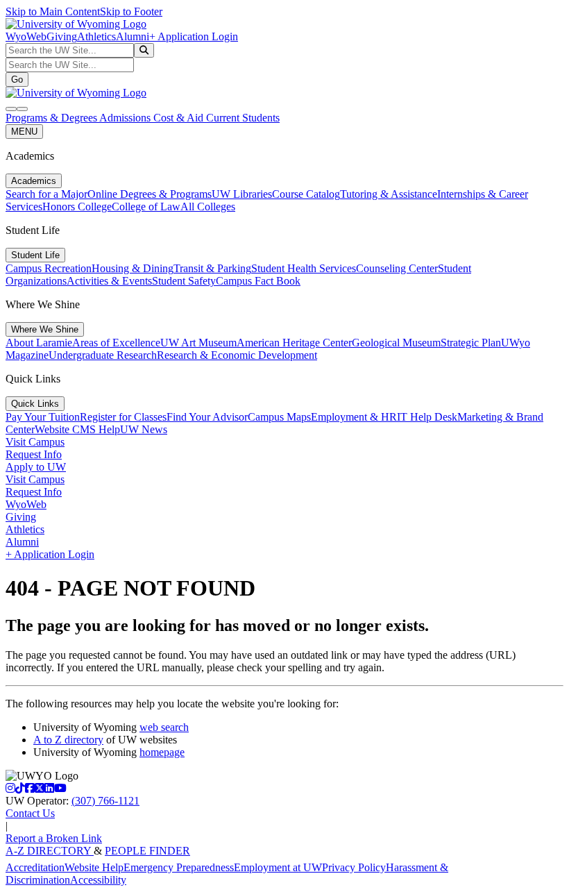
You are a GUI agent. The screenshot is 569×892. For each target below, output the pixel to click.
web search (164, 727)
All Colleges (207, 206)
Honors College (77, 206)
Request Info (34, 454)
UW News (143, 429)
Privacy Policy (354, 867)
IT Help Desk (427, 417)
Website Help (94, 867)
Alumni (132, 36)
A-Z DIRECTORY (50, 851)
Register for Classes (123, 417)
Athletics (96, 36)
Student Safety (184, 281)
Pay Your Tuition (43, 417)
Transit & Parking (212, 268)
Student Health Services (303, 268)
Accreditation (35, 867)
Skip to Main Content (53, 11)
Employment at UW (278, 867)
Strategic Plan (471, 342)
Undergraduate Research (103, 355)
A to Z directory (68, 740)
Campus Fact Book (258, 281)
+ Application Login (193, 36)
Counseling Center (397, 268)
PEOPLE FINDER (147, 851)
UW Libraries (242, 194)
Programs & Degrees (52, 118)
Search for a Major (46, 194)
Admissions (126, 118)
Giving (61, 36)
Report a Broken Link (54, 838)
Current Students (243, 118)
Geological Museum (396, 342)
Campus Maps (279, 417)
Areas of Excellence (116, 342)
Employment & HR (354, 417)
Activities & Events (109, 281)
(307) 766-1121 (105, 801)
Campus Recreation (49, 268)
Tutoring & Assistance (388, 194)
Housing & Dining (132, 268)
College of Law (146, 206)
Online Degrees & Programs (149, 194)
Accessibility (98, 880)
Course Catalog (306, 194)
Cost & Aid (179, 118)
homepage (162, 752)
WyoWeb (26, 36)
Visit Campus (35, 442)
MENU (24, 131)
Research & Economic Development (237, 355)
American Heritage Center (294, 342)
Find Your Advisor (207, 417)
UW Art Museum (198, 342)
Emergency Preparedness (179, 867)
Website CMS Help (77, 429)
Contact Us (30, 813)
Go (17, 79)
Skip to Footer (131, 11)
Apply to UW (36, 467)
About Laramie (39, 342)
